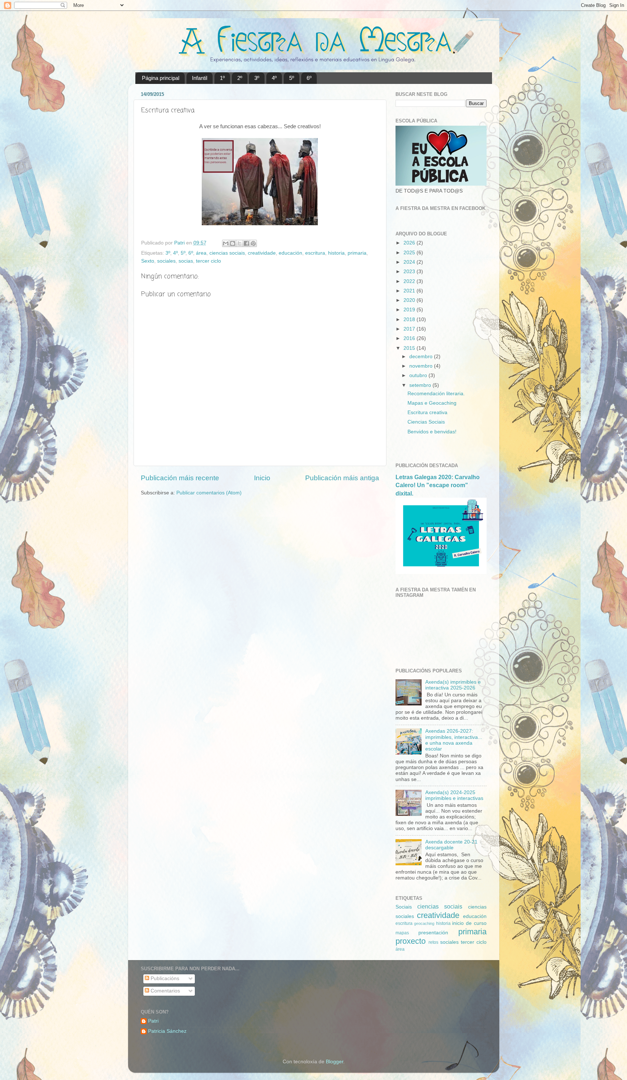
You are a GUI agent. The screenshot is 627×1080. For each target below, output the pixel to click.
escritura (315, 253)
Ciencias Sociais (426, 422)
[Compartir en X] (239, 243)
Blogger (334, 1061)
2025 (410, 252)
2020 (410, 300)
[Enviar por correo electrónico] (225, 243)
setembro (421, 385)
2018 (410, 319)
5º (291, 78)
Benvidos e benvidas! (431, 431)
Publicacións (164, 978)
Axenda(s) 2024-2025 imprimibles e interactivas (454, 795)
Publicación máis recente (180, 478)
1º (222, 78)
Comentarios (164, 991)
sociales (166, 261)
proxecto (411, 941)
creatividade (262, 253)
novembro (421, 366)
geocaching (424, 923)
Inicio (262, 478)
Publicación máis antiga (342, 478)
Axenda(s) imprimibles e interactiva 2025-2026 (453, 685)
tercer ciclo (208, 261)
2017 (410, 329)
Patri (153, 1021)
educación (290, 253)
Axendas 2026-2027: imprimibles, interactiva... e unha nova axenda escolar (453, 740)
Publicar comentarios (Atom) (209, 492)
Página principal (160, 78)
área (201, 253)
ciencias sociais (227, 253)
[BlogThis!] (232, 243)
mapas (402, 932)
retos (433, 942)
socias (186, 261)
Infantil (199, 78)
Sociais (404, 907)
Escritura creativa (427, 412)
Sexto (147, 261)
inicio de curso (469, 923)
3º (256, 78)
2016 (410, 338)
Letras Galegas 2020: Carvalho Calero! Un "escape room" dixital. (438, 485)
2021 (410, 291)
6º (309, 78)
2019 (410, 309)
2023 (410, 271)
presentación (433, 932)
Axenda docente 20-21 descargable (451, 844)
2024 (410, 262)
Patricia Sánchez (167, 1031)
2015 (410, 348)
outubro (419, 375)
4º (274, 78)
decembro (421, 356)
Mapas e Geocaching (431, 403)
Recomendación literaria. (436, 393)
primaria (357, 253)
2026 (410, 243)
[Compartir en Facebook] (246, 243)
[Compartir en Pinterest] (253, 243)
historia (336, 253)
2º (239, 78)
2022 (410, 281)
